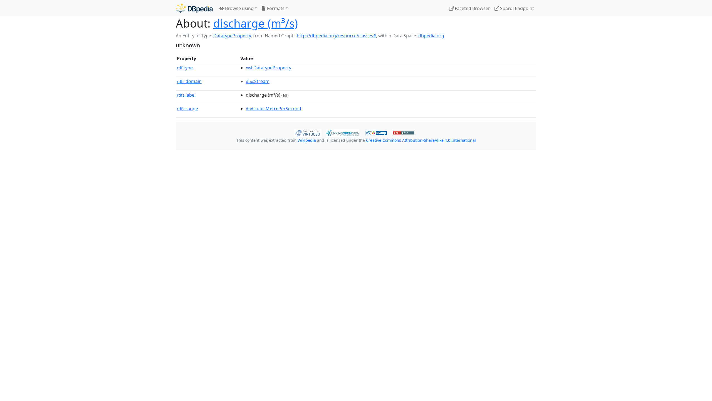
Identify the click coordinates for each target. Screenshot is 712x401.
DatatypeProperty (232, 36)
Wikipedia (307, 140)
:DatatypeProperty (268, 68)
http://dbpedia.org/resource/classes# (336, 36)
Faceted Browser (472, 8)
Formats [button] (275, 8)
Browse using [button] (239, 8)
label (186, 95)
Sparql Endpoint (516, 8)
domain (189, 81)
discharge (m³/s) (255, 23)
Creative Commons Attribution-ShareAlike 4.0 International (421, 140)
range (187, 109)
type (185, 68)
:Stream (258, 81)
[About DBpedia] (194, 8)
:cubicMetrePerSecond (273, 109)
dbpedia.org (431, 36)
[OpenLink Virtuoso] (308, 132)
